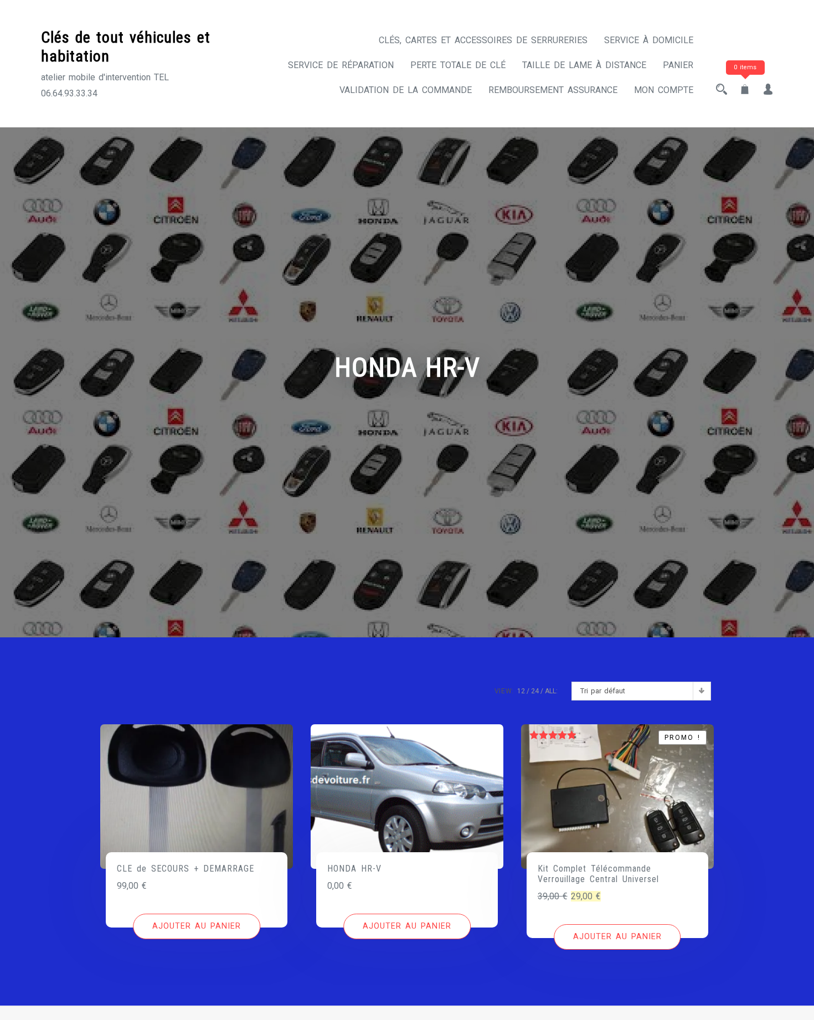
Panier (678, 65)
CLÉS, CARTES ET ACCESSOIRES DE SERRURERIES (483, 40)
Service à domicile (648, 40)
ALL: (551, 691)
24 (535, 691)
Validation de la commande (405, 90)
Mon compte (663, 90)
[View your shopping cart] (744, 90)
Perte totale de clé (458, 65)
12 (521, 691)
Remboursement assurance (552, 90)
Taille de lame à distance (584, 65)
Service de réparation (341, 65)
